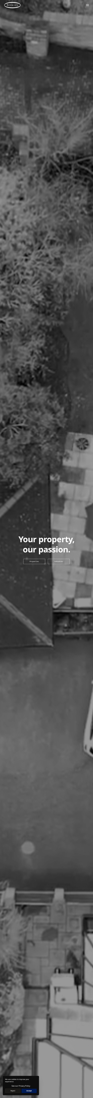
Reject (13, 1091)
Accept (29, 1091)
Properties (34, 561)
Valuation (58, 561)
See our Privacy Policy (21, 1086)
